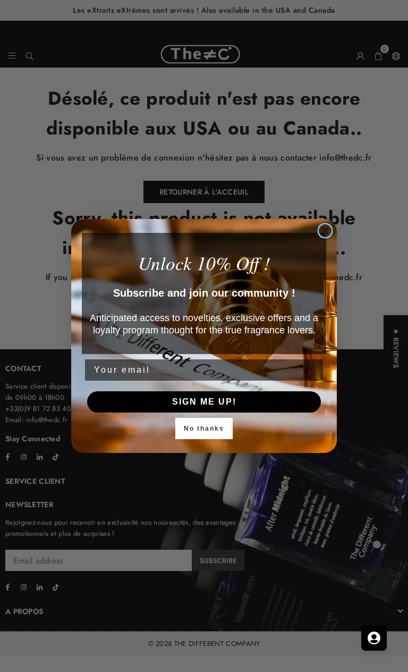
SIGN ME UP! (204, 401)
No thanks (204, 428)
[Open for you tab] (374, 638)
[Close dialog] (325, 230)
